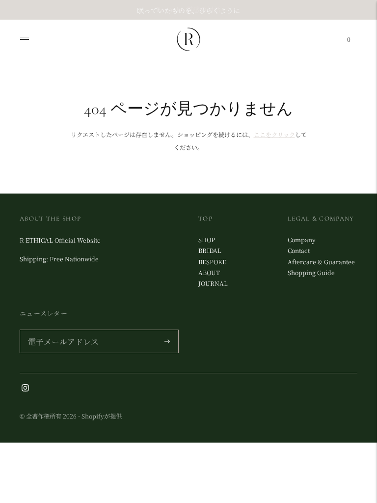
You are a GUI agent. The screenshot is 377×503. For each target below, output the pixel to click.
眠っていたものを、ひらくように (188, 9)
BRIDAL (209, 250)
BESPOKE (212, 261)
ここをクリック (274, 134)
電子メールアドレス (60, 330)
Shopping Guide (311, 272)
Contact (299, 250)
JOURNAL (213, 283)
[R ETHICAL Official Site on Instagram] (25, 389)
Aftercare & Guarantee (321, 261)
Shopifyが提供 (101, 416)
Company (302, 239)
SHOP (206, 239)
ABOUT (209, 272)
